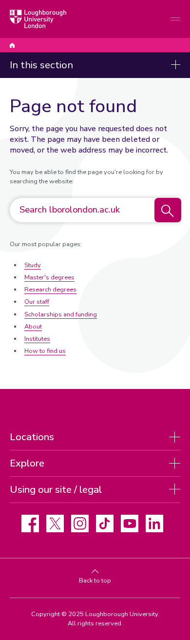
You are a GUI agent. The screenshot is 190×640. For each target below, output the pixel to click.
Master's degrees (49, 277)
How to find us (45, 351)
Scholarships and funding (60, 314)
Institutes (37, 338)
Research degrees (50, 289)
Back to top (95, 580)
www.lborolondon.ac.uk (12, 45)
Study (32, 265)
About (33, 326)
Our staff (36, 301)
